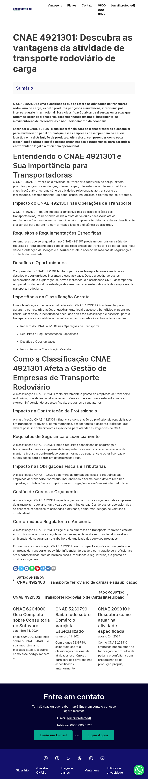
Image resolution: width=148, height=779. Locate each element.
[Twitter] (68, 758)
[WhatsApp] (32, 568)
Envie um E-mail (53, 735)
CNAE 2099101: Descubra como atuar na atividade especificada (114, 620)
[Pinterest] (37, 568)
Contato (87, 5)
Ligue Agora (98, 735)
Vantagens (55, 5)
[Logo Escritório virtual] (27, 10)
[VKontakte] (48, 568)
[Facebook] (15, 568)
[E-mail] (53, 568)
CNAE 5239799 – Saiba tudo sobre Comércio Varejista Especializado (73, 620)
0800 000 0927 (102, 10)
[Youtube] (102, 758)
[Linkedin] (91, 758)
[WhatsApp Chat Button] (139, 770)
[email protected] (79, 718)
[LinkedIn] (26, 568)
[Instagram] (46, 758)
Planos (71, 5)
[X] (21, 568)
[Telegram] (42, 568)
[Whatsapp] (80, 758)
